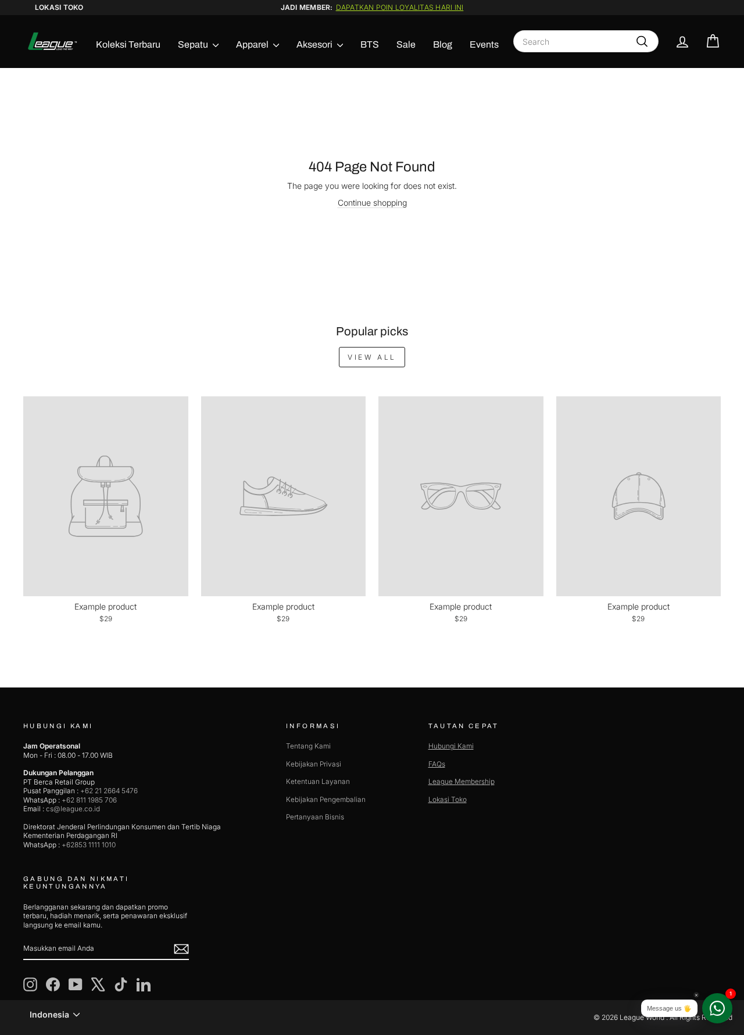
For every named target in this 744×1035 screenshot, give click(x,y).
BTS (369, 44)
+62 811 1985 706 (89, 800)
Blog (442, 44)
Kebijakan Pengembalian (326, 799)
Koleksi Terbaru (128, 44)
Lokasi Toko (59, 7)
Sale (406, 44)
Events (484, 44)
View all (372, 357)
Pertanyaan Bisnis (315, 816)
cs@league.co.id (73, 808)
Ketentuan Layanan (318, 781)
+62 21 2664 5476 (109, 790)
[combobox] (586, 41)
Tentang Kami (308, 746)
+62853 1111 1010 (89, 844)
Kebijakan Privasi (313, 764)
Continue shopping (372, 202)
